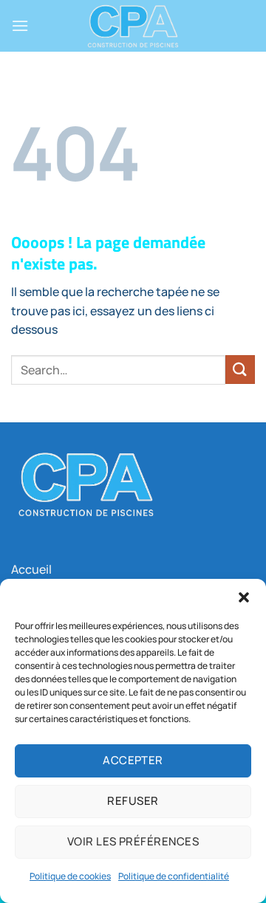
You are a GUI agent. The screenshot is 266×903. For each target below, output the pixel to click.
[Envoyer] (240, 369)
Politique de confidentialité (173, 876)
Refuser (132, 800)
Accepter (133, 760)
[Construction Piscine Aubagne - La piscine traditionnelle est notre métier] (133, 26)
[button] (243, 597)
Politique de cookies (70, 876)
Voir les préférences (133, 841)
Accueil (31, 569)
